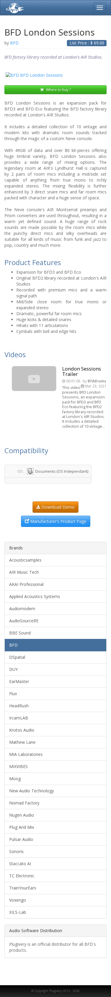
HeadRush (19, 706)
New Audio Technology (31, 791)
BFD (13, 645)
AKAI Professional (26, 584)
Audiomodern (22, 608)
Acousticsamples (25, 560)
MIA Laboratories (26, 754)
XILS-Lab (17, 912)
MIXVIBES (18, 766)
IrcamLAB (18, 718)
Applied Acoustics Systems (34, 596)
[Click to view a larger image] (55, 75)
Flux (13, 693)
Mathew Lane (22, 742)
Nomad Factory (24, 803)
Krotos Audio (21, 730)
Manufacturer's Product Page (57, 521)
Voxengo (17, 900)
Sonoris (16, 851)
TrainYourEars (22, 888)
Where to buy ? (58, 89)
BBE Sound (20, 633)
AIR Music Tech (24, 572)
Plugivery (13, 7)
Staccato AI (20, 863)
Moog (15, 778)
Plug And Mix (21, 827)
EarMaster (19, 681)
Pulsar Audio (21, 839)
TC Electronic (21, 876)
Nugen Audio (21, 815)
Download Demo (57, 507)
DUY (13, 669)
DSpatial (17, 657)
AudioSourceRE (23, 620)
